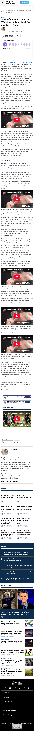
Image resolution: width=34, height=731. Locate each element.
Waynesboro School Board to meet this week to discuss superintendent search (12, 623)
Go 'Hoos (4, 649)
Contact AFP (7, 692)
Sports (4, 17)
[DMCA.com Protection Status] (17, 726)
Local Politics (6, 620)
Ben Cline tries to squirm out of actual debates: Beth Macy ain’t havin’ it (16, 613)
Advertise (6, 697)
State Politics (6, 609)
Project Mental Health (9, 710)
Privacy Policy (7, 715)
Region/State (5, 629)
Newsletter (6, 706)
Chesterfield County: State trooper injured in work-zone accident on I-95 (12, 642)
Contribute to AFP (8, 701)
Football (4, 658)
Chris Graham (7, 513)
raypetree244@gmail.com (9, 168)
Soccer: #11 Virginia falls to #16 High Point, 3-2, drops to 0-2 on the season (12, 651)
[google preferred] (8, 36)
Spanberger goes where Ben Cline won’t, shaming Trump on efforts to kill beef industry (12, 671)
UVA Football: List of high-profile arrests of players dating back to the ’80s (12, 661)
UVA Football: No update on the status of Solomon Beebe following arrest (25, 508)
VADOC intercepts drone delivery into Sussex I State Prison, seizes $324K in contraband (11, 633)
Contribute (25, 2)
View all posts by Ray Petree (9, 481)
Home (2, 11)
